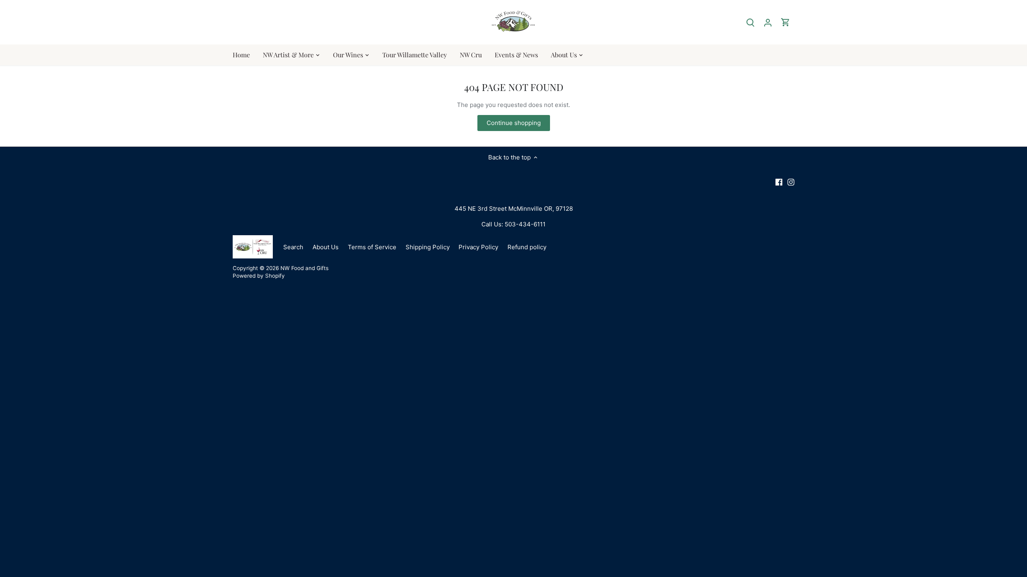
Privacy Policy (478, 247)
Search (293, 247)
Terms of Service (372, 247)
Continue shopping (514, 123)
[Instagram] (791, 182)
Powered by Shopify (259, 275)
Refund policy (526, 247)
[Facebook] (778, 182)
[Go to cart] (785, 22)
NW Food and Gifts (304, 268)
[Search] (750, 22)
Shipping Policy (428, 247)
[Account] (768, 22)
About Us (326, 247)
